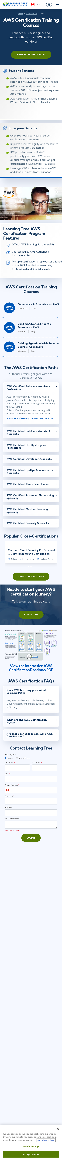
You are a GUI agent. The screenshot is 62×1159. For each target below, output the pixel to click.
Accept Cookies (31, 1154)
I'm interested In (12, 818)
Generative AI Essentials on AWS (38, 304)
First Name (10, 762)
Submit (31, 837)
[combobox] (8, 790)
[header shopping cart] (49, 4)
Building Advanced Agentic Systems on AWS (35, 325)
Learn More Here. (46, 1140)
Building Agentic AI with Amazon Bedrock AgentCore (38, 345)
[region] (31, 1142)
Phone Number (12, 785)
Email (7, 773)
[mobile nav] (57, 4)
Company (9, 796)
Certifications (31, 14)
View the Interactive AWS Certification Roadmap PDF (31, 668)
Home (20, 14)
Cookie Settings (31, 1146)
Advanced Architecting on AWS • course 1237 (30, 418)
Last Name (37, 762)
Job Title (8, 807)
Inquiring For (10, 754)
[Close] (58, 1129)
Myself (10, 758)
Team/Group (24, 758)
